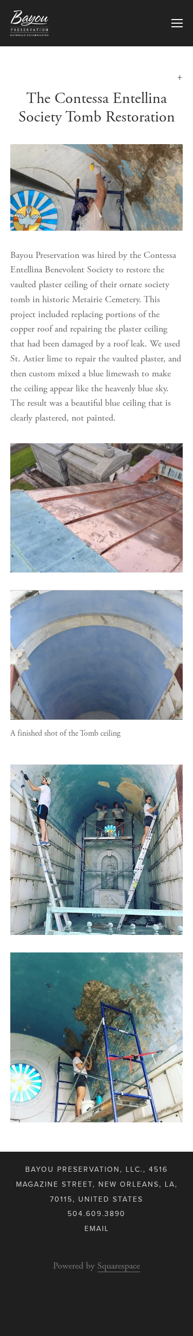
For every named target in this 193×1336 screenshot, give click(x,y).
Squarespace (118, 1266)
